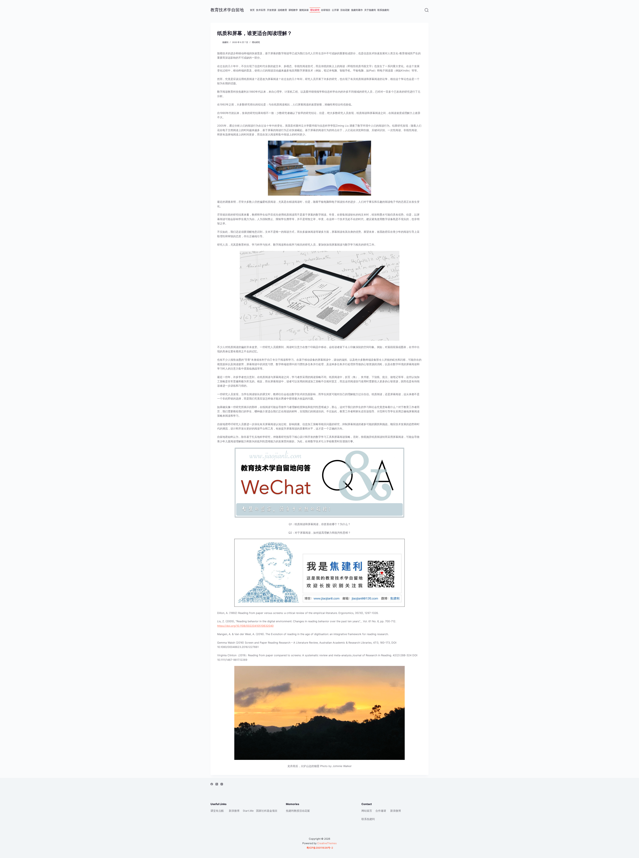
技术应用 (260, 9)
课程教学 (293, 9)
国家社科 (261, 810)
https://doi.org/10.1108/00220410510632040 (245, 625)
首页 (252, 9)
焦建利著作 (357, 9)
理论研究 (315, 9)
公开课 (335, 9)
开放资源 (271, 9)
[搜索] (426, 10)
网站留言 (366, 810)
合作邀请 (380, 810)
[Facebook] (212, 784)
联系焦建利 (383, 9)
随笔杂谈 (304, 9)
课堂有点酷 (217, 810)
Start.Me (248, 810)
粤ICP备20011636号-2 (319, 847)
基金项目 (272, 810)
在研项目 (325, 9)
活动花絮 (345, 9)
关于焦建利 (370, 9)
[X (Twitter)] (216, 784)
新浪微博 (234, 810)
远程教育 (282, 9)
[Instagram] (221, 784)
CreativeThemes (327, 843)
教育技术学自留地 (227, 9)
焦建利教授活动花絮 (298, 810)
